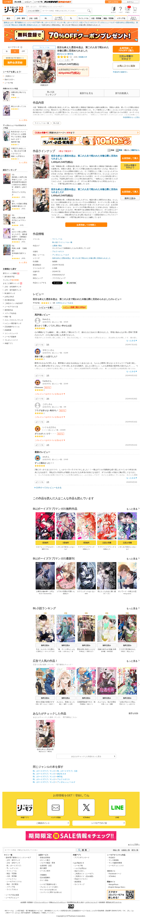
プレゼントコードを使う (49, 887)
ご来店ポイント (43, 823)
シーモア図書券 (10, 337)
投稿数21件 (80, 57)
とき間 (70, 704)
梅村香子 (14, 142)
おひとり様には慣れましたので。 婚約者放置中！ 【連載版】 (19, 234)
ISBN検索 (102, 902)
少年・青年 (21, 18)
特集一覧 (8, 317)
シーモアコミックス (58, 18)
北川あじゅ (16, 220)
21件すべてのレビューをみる (49, 487)
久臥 (59, 651)
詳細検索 (8, 330)
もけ (65, 549)
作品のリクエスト (81, 879)
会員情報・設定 (46, 866)
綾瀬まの (66, 593)
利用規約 (30, 902)
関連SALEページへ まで (54, 133)
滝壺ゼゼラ (90, 651)
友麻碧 (14, 206)
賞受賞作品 (9, 310)
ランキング (11, 280)
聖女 (60, 246)
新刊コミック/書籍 (10, 273)
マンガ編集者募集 (115, 863)
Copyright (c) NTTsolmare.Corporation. (71, 916)
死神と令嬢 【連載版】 (19, 249)
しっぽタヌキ (131, 704)
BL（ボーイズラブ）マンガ (52, 22)
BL (46, 18)
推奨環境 (77, 882)
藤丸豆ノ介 (22, 206)
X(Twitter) (112, 876)
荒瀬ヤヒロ (22, 239)
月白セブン (16, 192)
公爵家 (54, 246)
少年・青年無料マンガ (13, 290)
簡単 (120, 150)
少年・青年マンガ (13, 860)
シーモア (7, 2)
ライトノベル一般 (42, 123)
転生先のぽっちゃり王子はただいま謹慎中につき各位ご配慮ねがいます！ (18, 135)
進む (60, 704)
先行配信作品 (10, 300)
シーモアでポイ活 (11, 307)
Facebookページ (115, 874)
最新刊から (135, 150)
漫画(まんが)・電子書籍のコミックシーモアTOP (22, 22)
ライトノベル (83, 18)
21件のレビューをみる (64, 303)
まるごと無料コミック (11, 283)
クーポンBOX (45, 871)
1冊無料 (45, 543)
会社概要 (23, 902)
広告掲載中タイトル (12, 327)
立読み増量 (106, 543)
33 (104, 593)
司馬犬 (123, 651)
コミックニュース (11, 333)
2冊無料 (86, 543)
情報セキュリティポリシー (57, 902)
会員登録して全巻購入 (86, 225)
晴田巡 (14, 239)
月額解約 (43, 875)
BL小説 (56, 123)
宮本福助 (15, 253)
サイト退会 (44, 880)
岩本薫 (103, 651)
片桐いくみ (104, 704)
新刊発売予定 (10, 277)
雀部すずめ (45, 549)
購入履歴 (43, 868)
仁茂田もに (39, 651)
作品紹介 (112, 857)
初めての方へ (10, 79)
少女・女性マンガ (13, 863)
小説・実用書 (96, 18)
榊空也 (70, 54)
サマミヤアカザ (49, 651)
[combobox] (66, 11)
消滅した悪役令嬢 (18, 218)
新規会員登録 (45, 857)
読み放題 (18, 2)
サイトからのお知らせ (48, 890)
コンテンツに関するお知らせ (51, 892)
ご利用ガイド (10, 76)
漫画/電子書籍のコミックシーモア (18, 857)
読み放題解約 (45, 878)
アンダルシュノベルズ (106, 22)
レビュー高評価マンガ (13, 323)
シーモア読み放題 (12, 895)
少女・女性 (33, 18)
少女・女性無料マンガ (13, 287)
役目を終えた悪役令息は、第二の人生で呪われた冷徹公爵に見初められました (81, 258)
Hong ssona (127, 593)
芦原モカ (21, 156)
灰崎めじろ (86, 549)
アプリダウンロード (81, 857)
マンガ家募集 (114, 860)
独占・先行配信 (12, 884)
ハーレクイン (12, 879)
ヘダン (108, 593)
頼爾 (111, 704)
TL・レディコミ (13, 868)
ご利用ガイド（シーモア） (84, 874)
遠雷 (65, 704)
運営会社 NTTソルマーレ (114, 902)
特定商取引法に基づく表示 (75, 902)
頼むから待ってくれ (18, 106)
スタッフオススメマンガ (14, 320)
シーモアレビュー (12, 898)
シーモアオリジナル (14, 882)
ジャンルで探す (34, 11)
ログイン (130, 2)
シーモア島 (38, 2)
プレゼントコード (11, 340)
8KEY (51, 704)
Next (138, 529)
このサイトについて (91, 902)
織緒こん (14, 156)
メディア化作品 (10, 313)
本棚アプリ (9, 343)
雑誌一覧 (116, 850)
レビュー (28, 2)
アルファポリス (90, 22)
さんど (45, 704)
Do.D (40, 593)
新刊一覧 (135, 850)
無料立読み (45, 645)
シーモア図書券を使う (48, 884)
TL (71, 18)
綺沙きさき (62, 54)
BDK (86, 593)
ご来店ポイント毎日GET (14, 303)
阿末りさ (122, 704)
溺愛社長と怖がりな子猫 (18, 93)
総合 (8, 18)
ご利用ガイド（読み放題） (84, 876)
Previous (35, 528)
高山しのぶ (130, 651)
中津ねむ (82, 651)
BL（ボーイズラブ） (14, 866)
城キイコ (90, 704)
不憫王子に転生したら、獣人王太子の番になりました (18, 151)
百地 (37, 704)
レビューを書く (64, 60)
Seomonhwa (47, 593)
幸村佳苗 (110, 651)
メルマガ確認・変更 (47, 863)
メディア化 (121, 18)
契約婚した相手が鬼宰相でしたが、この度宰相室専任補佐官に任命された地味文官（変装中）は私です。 (19, 183)
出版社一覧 (125, 850)
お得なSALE (9, 297)
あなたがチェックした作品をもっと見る (86, 756)
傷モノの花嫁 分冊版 (19, 204)
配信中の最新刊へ (121, 72)
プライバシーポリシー (41, 902)
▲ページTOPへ (134, 844)
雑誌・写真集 (109, 18)
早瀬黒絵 (82, 704)
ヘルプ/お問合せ (80, 868)
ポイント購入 (45, 860)
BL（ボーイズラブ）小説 (73, 22)
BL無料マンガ (10, 293)
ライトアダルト (133, 18)
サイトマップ (79, 884)
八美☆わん (66, 651)
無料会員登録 (113, 2)
